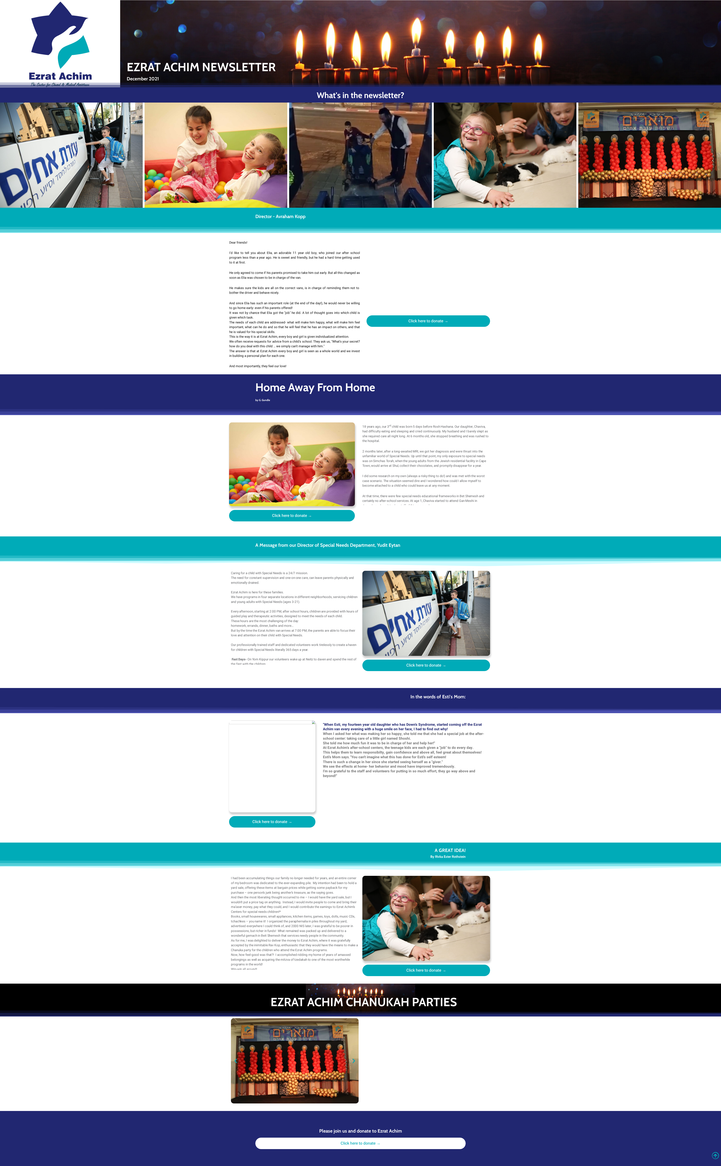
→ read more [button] (33, 184)
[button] (236, 1061)
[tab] (71, 155)
